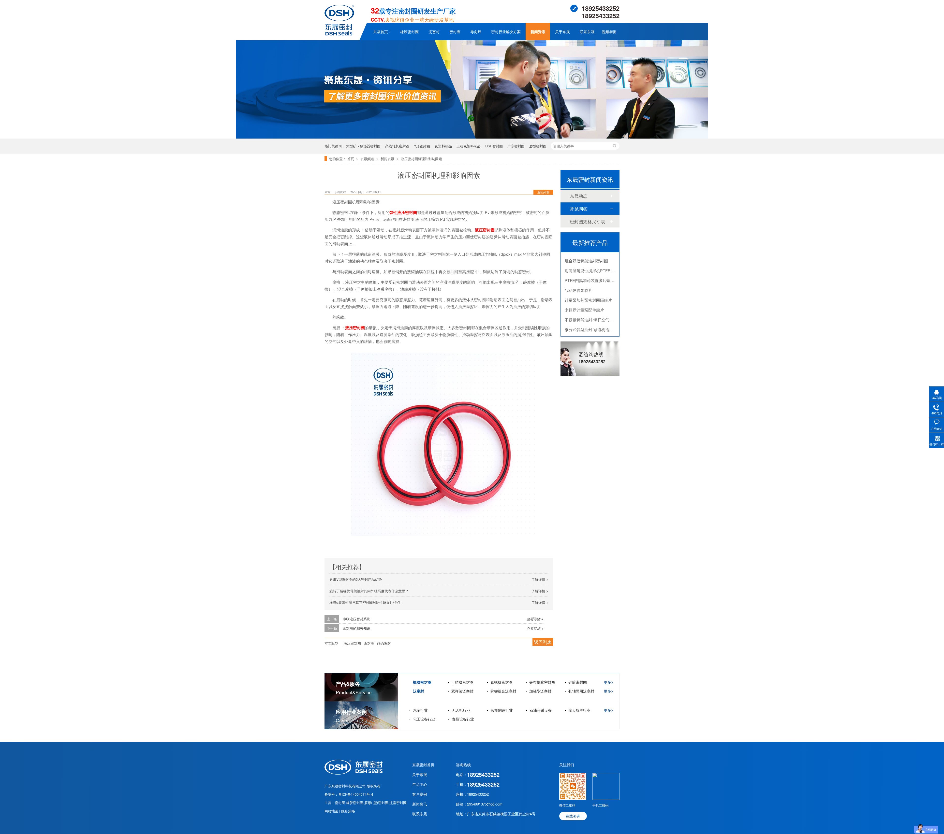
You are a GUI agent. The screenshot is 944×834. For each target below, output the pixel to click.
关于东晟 (562, 31)
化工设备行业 (424, 718)
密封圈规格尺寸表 (587, 221)
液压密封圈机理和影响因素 (421, 158)
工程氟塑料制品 (469, 145)
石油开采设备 (541, 710)
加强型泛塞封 (540, 690)
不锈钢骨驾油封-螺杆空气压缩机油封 (597, 304)
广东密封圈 (516, 145)
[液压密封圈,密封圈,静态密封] (339, 34)
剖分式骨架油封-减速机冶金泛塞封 (595, 314)
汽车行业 (420, 710)
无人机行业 (461, 710)
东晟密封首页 (423, 764)
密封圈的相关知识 (356, 628)
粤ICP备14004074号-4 (355, 794)
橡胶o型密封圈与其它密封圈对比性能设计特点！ (366, 602)
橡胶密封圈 (409, 31)
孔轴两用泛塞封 (581, 690)
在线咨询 (573, 816)
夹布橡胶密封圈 (542, 682)
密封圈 (454, 31)
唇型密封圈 (537, 145)
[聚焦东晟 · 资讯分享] (472, 137)
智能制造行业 (502, 710)
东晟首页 (380, 31)
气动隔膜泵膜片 (578, 275)
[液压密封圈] (443, 442)
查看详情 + (535, 618)
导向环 (475, 31)
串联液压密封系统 (356, 618)
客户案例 (419, 794)
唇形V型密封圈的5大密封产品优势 (355, 579)
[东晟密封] (353, 773)
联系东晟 (587, 31)
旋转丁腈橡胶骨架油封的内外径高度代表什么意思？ (369, 590)
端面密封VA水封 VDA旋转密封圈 (593, 324)
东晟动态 (579, 196)
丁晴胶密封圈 (462, 682)
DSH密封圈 (494, 145)
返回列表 (543, 192)
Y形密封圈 (422, 145)
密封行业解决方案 (506, 31)
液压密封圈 (485, 230)
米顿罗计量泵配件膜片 (584, 294)
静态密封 (384, 643)
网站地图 (331, 810)
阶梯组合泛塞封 (503, 690)
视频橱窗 (609, 31)
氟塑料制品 (443, 145)
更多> (608, 682)
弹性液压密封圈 (403, 212)
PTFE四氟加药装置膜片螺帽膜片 (593, 265)
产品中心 (419, 784)
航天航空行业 (579, 710)
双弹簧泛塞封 (462, 690)
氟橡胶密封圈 (501, 682)
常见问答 (579, 208)
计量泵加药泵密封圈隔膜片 (588, 285)
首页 (351, 158)
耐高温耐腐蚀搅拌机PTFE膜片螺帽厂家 (599, 255)
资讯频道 (367, 158)
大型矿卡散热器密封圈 (363, 145)
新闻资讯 (538, 31)
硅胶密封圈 (577, 682)
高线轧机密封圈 (397, 145)
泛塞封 (434, 31)
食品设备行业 (463, 718)
